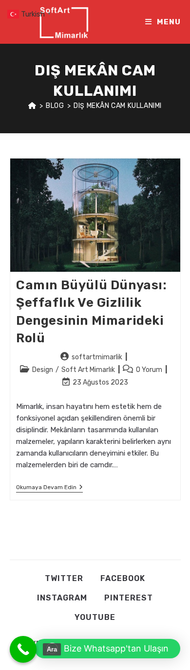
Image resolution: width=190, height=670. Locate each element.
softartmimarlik (97, 357)
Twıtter (64, 578)
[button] (107, 648)
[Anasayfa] (32, 106)
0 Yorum (149, 370)
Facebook (122, 578)
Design (42, 370)
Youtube (95, 617)
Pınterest (128, 597)
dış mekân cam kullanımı (118, 106)
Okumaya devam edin (49, 488)
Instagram (62, 597)
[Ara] (23, 649)
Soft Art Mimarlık (88, 370)
